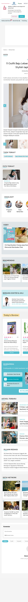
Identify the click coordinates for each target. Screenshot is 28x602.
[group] (11, 144)
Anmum (6, 339)
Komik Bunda (16, 20)
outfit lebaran (8, 156)
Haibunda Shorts (6, 20)
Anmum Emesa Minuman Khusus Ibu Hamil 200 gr (10, 341)
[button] (4, 105)
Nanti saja (14, 16)
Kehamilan (12, 50)
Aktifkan (22, 16)
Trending (24, 20)
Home (5, 50)
